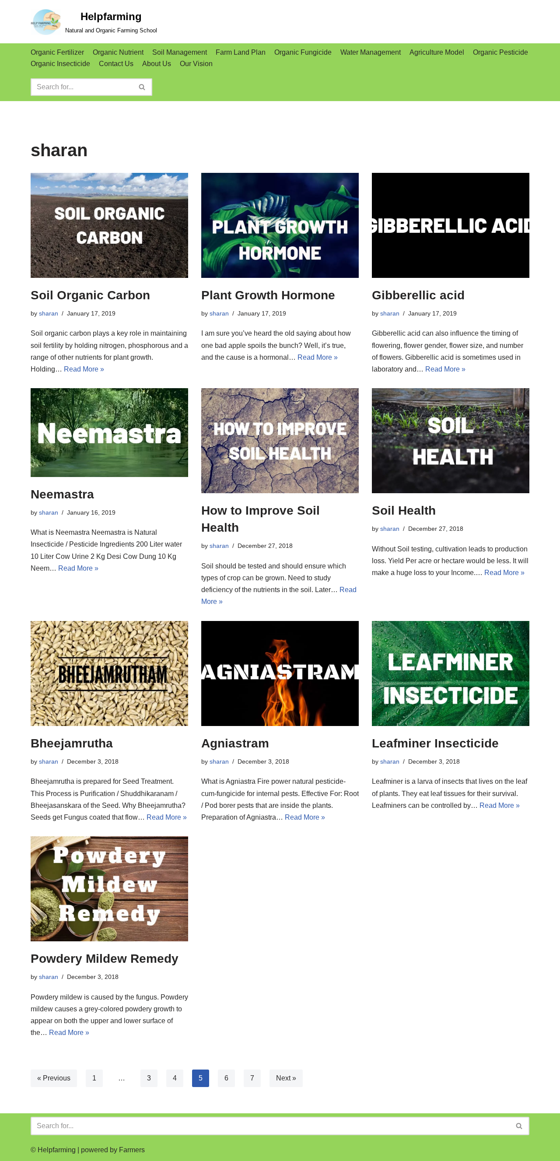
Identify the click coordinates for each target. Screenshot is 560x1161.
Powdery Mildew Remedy (104, 958)
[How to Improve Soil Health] (280, 440)
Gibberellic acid (418, 295)
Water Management (370, 52)
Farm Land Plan (241, 52)
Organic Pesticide (500, 52)
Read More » (84, 369)
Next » (286, 1078)
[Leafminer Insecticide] (450, 673)
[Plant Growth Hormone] (280, 225)
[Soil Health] (450, 440)
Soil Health (404, 510)
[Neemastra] (109, 432)
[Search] (142, 87)
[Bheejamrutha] (109, 673)
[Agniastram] (280, 673)
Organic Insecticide (60, 63)
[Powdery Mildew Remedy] (109, 888)
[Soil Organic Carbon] (109, 225)
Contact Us (116, 63)
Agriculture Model (437, 52)
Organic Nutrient (118, 52)
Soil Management (179, 52)
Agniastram (235, 743)
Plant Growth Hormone (268, 295)
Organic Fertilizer (57, 52)
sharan (48, 313)
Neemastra (62, 494)
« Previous (53, 1078)
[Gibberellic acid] (450, 225)
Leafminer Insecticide (435, 743)
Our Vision (196, 63)
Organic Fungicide (303, 52)
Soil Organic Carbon (90, 295)
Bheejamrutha (72, 743)
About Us (156, 63)
